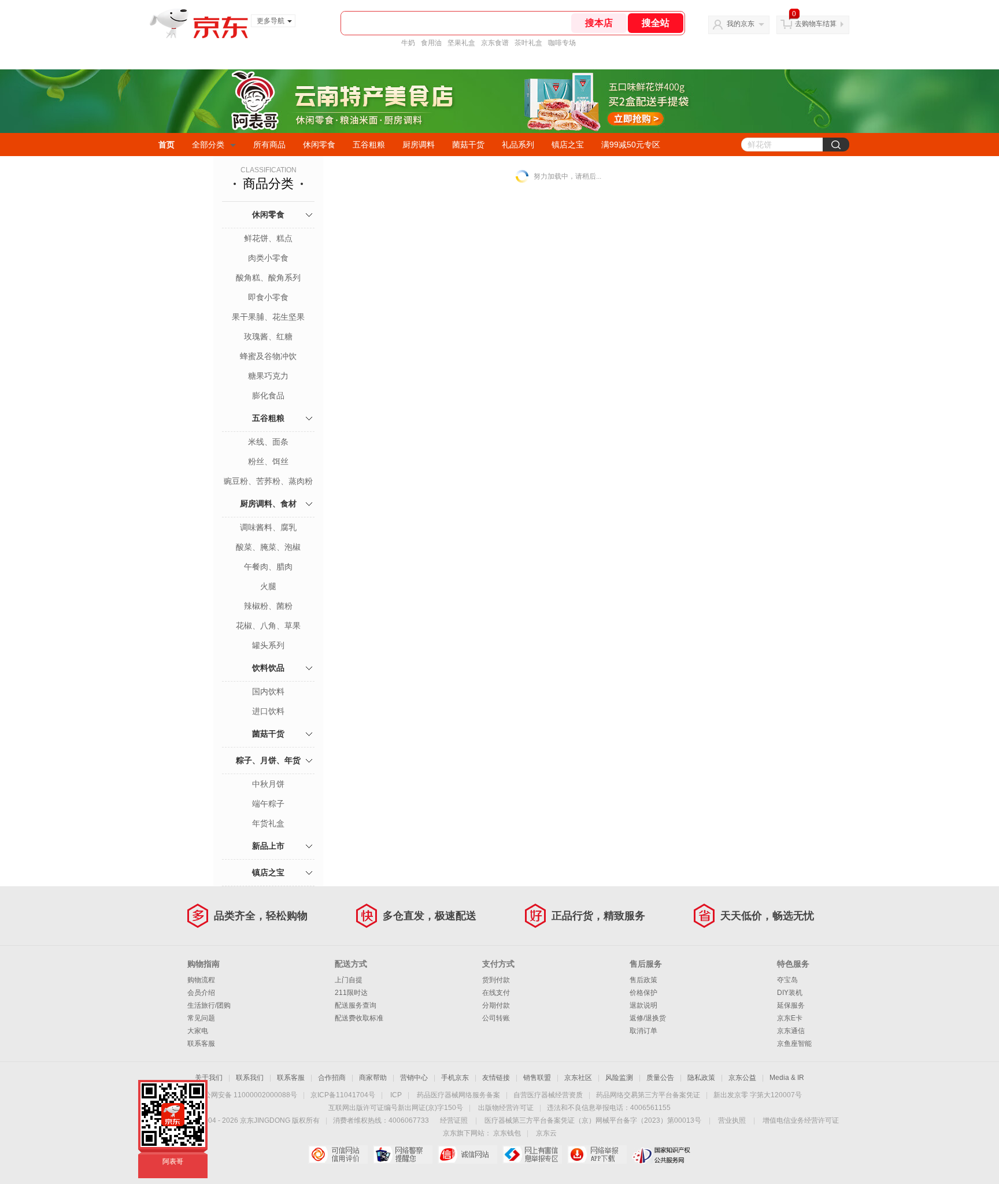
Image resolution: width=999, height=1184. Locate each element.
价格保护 (643, 993)
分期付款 (496, 1005)
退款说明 (643, 1005)
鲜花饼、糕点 (268, 238)
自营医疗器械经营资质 (548, 1095)
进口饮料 (268, 711)
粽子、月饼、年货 (268, 760)
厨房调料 (418, 144)
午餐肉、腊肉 (268, 566)
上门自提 (348, 980)
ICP (396, 1095)
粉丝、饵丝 (268, 461)
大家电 (197, 1031)
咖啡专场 (562, 43)
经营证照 (454, 1120)
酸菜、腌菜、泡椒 (268, 547)
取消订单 (643, 1031)
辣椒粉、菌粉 (268, 605)
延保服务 (791, 1005)
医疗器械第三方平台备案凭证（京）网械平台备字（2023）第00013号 (592, 1120)
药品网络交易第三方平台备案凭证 (648, 1095)
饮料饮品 (268, 667)
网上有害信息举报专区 (532, 1154)
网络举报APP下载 (597, 1154)
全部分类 (208, 144)
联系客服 (201, 1043)
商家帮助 (373, 1078)
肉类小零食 (268, 257)
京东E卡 (789, 1018)
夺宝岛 (787, 980)
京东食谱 (495, 43)
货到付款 (496, 980)
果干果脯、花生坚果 (268, 316)
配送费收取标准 (359, 1018)
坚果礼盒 (461, 43)
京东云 (546, 1133)
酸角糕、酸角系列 (268, 277)
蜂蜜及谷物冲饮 (268, 356)
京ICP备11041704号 (342, 1095)
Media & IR (786, 1078)
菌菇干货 (468, 144)
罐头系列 (268, 645)
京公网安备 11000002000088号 (247, 1095)
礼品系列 (518, 144)
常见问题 (201, 1018)
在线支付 (496, 993)
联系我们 (250, 1078)
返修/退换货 (648, 1018)
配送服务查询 (355, 1005)
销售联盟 (537, 1078)
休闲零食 (319, 144)
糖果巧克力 (268, 375)
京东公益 (742, 1078)
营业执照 (732, 1120)
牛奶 (408, 43)
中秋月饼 (268, 784)
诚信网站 (467, 1154)
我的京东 (740, 24)
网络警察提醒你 (402, 1154)
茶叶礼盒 (528, 43)
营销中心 (414, 1078)
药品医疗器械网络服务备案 (458, 1095)
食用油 (431, 43)
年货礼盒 (268, 823)
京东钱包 (507, 1133)
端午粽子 (268, 803)
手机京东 (455, 1078)
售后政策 (643, 980)
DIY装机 (789, 993)
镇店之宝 (568, 144)
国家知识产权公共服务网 (661, 1154)
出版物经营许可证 (506, 1108)
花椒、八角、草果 (268, 625)
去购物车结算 (816, 24)
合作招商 (332, 1078)
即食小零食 (268, 297)
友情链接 (496, 1078)
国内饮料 (268, 691)
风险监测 (619, 1078)
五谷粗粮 (369, 144)
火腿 (268, 586)
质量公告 (660, 1078)
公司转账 (496, 1018)
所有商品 (269, 144)
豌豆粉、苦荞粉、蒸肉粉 (268, 481)
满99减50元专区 (630, 144)
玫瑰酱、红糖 (268, 336)
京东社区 (578, 1078)
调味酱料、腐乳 (268, 527)
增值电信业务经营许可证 (801, 1120)
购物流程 (201, 980)
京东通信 (791, 1031)
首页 (166, 144)
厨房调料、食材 (268, 503)
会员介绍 (201, 993)
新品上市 (268, 845)
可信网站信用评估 (338, 1154)
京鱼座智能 (794, 1043)
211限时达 (351, 993)
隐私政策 (701, 1078)
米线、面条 (268, 441)
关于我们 (209, 1078)
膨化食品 (268, 395)
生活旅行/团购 (209, 1005)
